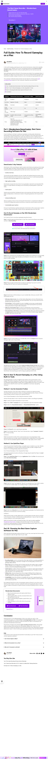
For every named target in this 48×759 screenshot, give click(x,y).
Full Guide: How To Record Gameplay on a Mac (12, 665)
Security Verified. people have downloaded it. (24, 228)
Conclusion (8, 91)
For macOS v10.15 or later (30, 227)
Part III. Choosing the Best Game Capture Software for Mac (19, 89)
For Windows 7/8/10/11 (17, 227)
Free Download (18, 224)
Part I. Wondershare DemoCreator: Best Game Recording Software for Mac (22, 86)
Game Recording (10, 48)
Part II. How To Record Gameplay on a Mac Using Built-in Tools (19, 88)
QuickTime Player (39, 96)
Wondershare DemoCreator (16, 96)
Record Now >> (12, 20)
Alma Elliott (9, 61)
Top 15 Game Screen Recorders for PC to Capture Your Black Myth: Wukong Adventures (20, 663)
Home (5, 48)
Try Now (42, 3)
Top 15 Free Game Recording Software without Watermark (15, 661)
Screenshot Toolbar (28, 96)
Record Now (9, 609)
